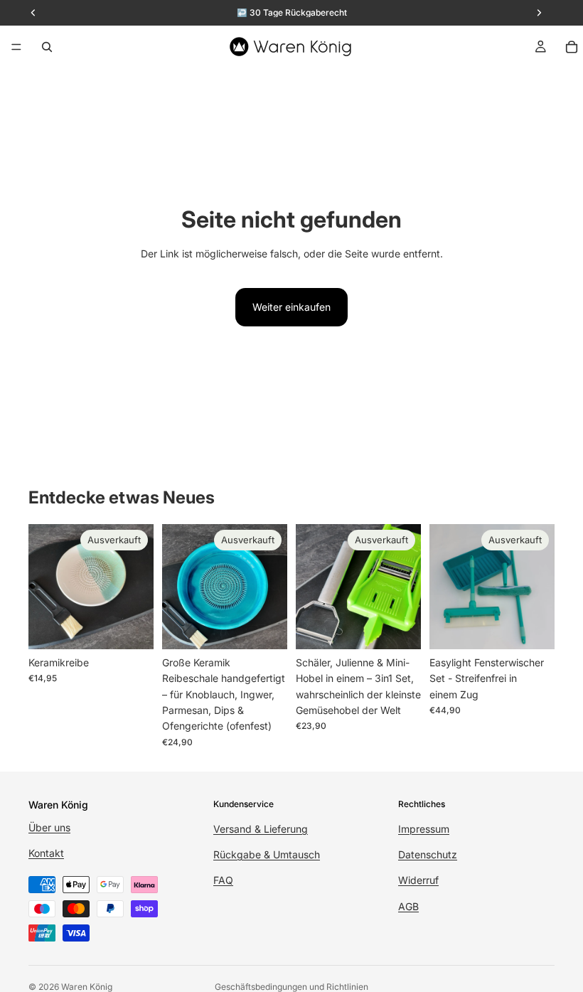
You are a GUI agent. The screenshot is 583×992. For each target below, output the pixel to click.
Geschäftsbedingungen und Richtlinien (291, 986)
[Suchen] (47, 47)
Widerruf (418, 880)
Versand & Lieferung (260, 828)
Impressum (423, 828)
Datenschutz (427, 854)
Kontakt (46, 853)
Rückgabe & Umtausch (266, 854)
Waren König (86, 986)
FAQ (223, 880)
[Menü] (16, 47)
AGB (408, 906)
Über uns (49, 827)
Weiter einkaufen (291, 307)
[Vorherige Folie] (177, 586)
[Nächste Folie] (271, 586)
